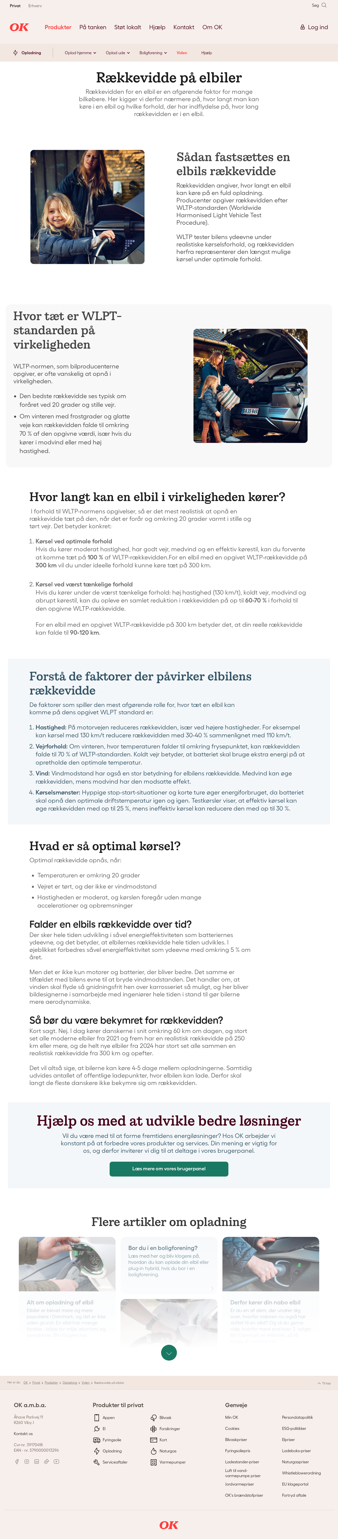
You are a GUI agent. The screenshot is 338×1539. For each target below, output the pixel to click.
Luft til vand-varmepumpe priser (243, 1473)
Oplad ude (115, 52)
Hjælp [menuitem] (157, 27)
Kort (163, 1439)
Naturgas (167, 1450)
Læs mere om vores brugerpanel (169, 1168)
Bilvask (165, 1417)
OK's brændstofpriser (244, 1495)
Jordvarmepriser (239, 1484)
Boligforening (151, 52)
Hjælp (206, 52)
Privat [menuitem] (15, 5)
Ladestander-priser (242, 1462)
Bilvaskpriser (236, 1439)
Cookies (232, 1428)
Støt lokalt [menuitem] (127, 27)
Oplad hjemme (78, 52)
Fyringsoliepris (237, 1450)
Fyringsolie (111, 1439)
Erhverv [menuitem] (35, 5)
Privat (36, 1382)
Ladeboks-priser (296, 1450)
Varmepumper (172, 1462)
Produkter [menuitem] (58, 27)
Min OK (231, 1417)
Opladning (70, 1382)
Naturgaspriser (295, 1462)
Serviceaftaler (115, 1462)
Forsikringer (169, 1428)
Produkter (51, 1382)
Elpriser (288, 1439)
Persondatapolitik (297, 1417)
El (103, 1428)
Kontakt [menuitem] (183, 27)
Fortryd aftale (294, 1495)
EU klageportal (295, 1484)
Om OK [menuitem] (212, 27)
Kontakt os (23, 1433)
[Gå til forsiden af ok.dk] (19, 27)
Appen (108, 1417)
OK (26, 1382)
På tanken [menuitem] (92, 27)
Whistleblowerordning (301, 1473)
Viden (182, 52)
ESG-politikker (294, 1428)
